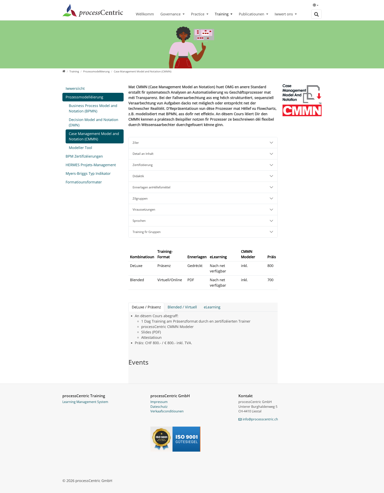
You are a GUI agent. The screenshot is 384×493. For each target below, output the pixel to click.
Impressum (159, 402)
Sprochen (139, 221)
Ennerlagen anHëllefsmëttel (151, 187)
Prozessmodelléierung (84, 97)
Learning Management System (85, 402)
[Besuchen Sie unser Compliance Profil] (192, 439)
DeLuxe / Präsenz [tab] (146, 307)
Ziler (136, 143)
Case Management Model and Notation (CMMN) (94, 136)
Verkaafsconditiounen (167, 411)
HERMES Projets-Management (91, 164)
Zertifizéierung (143, 165)
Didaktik (138, 176)
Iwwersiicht (75, 88)
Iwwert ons (284, 14)
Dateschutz (159, 406)
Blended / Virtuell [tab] (182, 307)
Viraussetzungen (144, 209)
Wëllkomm (145, 14)
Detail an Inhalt (143, 154)
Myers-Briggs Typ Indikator (88, 173)
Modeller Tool (80, 147)
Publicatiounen (252, 14)
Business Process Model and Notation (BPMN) (93, 108)
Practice (198, 14)
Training (222, 14)
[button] (316, 6)
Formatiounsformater (84, 182)
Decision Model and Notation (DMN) (93, 122)
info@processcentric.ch (260, 419)
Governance (171, 14)
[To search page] (316, 14)
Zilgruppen (140, 198)
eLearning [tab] (212, 307)
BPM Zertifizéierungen (84, 156)
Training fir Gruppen (147, 232)
